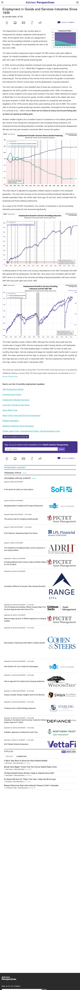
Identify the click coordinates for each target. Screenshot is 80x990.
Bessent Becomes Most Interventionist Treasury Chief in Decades (31, 785)
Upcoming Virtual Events (17, 478)
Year (73, 751)
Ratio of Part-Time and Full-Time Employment (21, 415)
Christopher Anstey (11, 788)
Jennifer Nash (11, 16)
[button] (7, 22)
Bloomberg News (18, 763)
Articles (9, 756)
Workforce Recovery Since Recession (18, 425)
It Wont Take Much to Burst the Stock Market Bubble (25, 760)
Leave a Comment (68, 22)
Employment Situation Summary (15, 399)
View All (24, 473)
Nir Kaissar (9, 781)
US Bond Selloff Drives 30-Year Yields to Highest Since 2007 (29, 773)
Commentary (21, 756)
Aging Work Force (9, 410)
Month (69, 751)
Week (63, 751)
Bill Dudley (9, 763)
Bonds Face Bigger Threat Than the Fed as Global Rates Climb (30, 766)
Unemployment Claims (11, 394)
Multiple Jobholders (10, 420)
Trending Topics (12, 473)
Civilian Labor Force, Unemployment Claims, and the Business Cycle (31, 431)
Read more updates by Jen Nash (15, 437)
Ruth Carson (9, 769)
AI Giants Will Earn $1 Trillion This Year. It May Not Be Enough (30, 779)
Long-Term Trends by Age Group (16, 405)
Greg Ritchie (9, 775)
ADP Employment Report (13, 389)
